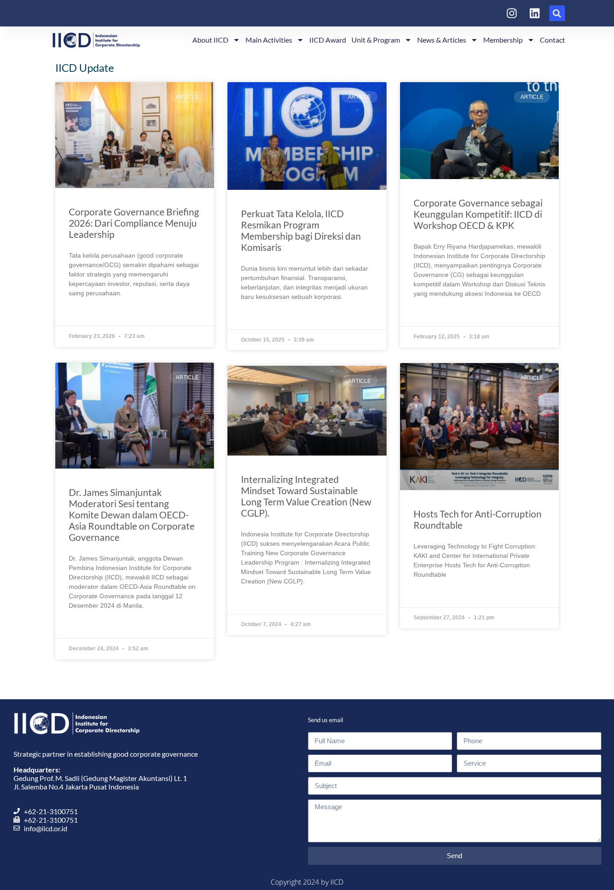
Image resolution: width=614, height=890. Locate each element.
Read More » (87, 314)
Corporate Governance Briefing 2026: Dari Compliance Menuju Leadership (134, 223)
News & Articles (441, 39)
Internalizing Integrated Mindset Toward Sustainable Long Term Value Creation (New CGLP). (306, 495)
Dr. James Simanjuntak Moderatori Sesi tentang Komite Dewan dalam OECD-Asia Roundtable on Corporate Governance (132, 515)
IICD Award (327, 39)
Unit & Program (375, 39)
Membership (503, 39)
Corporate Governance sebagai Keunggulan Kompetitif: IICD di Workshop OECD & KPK (478, 214)
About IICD (210, 39)
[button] (557, 13)
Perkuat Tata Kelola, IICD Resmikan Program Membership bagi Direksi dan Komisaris (301, 230)
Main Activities (268, 39)
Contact (552, 39)
